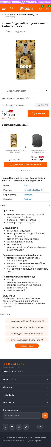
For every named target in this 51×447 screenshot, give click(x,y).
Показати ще (26, 345)
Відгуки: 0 (20, 31)
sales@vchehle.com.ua (13, 371)
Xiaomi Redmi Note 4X (33, 190)
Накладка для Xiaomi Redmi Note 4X (27, 321)
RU (46, 427)
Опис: (3, 205)
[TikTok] (26, 427)
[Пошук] (12, 8)
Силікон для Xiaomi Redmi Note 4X (26, 339)
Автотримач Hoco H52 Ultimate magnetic (38, 151)
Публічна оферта (34, 441)
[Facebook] (5, 427)
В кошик (40, 113)
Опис (8, 31)
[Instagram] (19, 427)
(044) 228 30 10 (13, 363)
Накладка (28, 195)
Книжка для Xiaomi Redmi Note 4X (26, 327)
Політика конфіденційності (13, 441)
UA (34, 3)
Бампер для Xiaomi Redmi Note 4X (26, 333)
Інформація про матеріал (13, 98)
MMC (26, 185)
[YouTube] (12, 427)
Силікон (27, 199)
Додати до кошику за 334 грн (25, 164)
